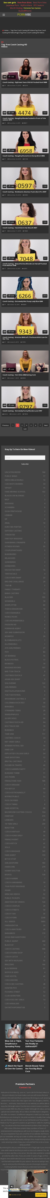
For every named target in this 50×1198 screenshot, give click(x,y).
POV (25, 652)
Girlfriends (25, 687)
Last (25, 429)
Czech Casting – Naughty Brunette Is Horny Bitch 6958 (24, 156)
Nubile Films (25, 616)
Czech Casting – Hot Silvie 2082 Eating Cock (19, 375)
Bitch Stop (25, 859)
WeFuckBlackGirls (25, 480)
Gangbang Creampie (25, 542)
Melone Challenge (25, 581)
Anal (25, 523)
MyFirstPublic (25, 796)
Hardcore (25, 867)
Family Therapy (25, 589)
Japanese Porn (12, 5)
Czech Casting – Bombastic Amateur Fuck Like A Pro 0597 (24, 192)
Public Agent (25, 941)
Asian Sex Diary (25, 679)
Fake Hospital (25, 808)
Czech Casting (25, 949)
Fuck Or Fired (25, 800)
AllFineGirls (25, 644)
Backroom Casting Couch (25, 812)
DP (25, 519)
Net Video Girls (25, 742)
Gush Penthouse (25, 511)
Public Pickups (25, 898)
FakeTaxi (25, 816)
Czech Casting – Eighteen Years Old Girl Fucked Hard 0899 (25, 82)
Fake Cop (25, 749)
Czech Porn (25, 917)
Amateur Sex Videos (25, 902)
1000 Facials (25, 574)
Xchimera (25, 507)
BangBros (25, 933)
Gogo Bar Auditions (25, 937)
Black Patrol (25, 659)
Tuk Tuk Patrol (25, 695)
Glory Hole (25, 718)
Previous (5, 425)
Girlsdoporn (25, 863)
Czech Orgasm (25, 784)
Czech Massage (25, 851)
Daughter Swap (25, 570)
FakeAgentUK (25, 925)
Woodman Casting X (25, 699)
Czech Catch (25, 956)
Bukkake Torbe (25, 773)
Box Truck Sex (25, 726)
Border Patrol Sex (25, 745)
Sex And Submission (25, 632)
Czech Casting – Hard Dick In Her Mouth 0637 (20, 228)
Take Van (25, 734)
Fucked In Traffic (25, 765)
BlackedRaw (25, 968)
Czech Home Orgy (25, 835)
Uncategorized (25, 472)
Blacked (25, 597)
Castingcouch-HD (25, 722)
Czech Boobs (25, 980)
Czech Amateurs (25, 929)
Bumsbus (25, 730)
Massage (25, 503)
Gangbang (25, 562)
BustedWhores (25, 11)
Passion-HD (25, 624)
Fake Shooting (25, 757)
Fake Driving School (25, 491)
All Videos (25, 921)
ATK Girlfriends (25, 648)
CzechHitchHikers (25, 484)
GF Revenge (25, 656)
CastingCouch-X (25, 675)
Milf (25, 499)
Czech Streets (25, 910)
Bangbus (25, 706)
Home (6, 30)
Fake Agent (25, 855)
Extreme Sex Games (32, 8)
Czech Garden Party (25, 769)
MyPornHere (26, 5)
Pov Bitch (25, 788)
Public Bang (25, 476)
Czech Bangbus (25, 613)
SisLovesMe (25, 683)
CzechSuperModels (25, 620)
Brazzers (25, 964)
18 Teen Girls (25, 824)
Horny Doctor (25, 870)
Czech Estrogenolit (25, 792)
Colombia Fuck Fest (25, 702)
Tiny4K (25, 585)
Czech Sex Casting (25, 984)
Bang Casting (25, 593)
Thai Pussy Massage (25, 886)
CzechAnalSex (25, 1003)
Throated (25, 534)
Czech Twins (25, 804)
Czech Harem (25, 878)
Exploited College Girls (25, 753)
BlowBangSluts (25, 640)
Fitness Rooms (25, 546)
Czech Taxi (25, 913)
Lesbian (25, 515)
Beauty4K (25, 827)
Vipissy (25, 488)
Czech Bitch (25, 843)
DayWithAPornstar (25, 1007)
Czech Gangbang (25, 882)
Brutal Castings (25, 761)
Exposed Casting (25, 531)
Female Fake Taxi (25, 781)
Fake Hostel (25, 976)
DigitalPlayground (25, 691)
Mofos (25, 874)
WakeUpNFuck (25, 714)
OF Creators (38, 5)
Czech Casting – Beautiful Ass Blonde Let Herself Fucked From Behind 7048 (25, 264)
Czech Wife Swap (25, 577)
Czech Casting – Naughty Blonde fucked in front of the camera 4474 (24, 119)
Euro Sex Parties (25, 527)
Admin (6, 414)
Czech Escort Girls (25, 999)
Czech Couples (25, 906)
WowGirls (25, 601)
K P (5, 85)
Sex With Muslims (25, 960)
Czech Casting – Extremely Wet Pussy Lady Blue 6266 (23, 301)
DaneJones (25, 566)
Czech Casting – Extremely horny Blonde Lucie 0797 (22, 411)
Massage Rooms (25, 667)
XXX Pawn (25, 777)
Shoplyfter (25, 605)
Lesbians (25, 820)
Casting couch (25, 738)
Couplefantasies (25, 550)
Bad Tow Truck (25, 671)
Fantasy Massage (25, 538)
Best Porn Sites (40, 2)
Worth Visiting (16, 8)
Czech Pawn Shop (25, 953)
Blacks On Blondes (25, 495)
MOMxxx (25, 663)
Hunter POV (25, 988)
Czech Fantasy (25, 831)
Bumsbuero (25, 554)
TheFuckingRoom (25, 609)
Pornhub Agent (25, 628)
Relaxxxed (25, 558)
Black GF (25, 945)
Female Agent (25, 839)
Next (46, 425)
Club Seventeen (25, 995)
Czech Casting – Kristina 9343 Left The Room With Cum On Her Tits (25, 338)
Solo (25, 847)
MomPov (25, 636)
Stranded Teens (25, 710)
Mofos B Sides (25, 972)
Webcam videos (25, 894)
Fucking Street (25, 992)
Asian (25, 890)
